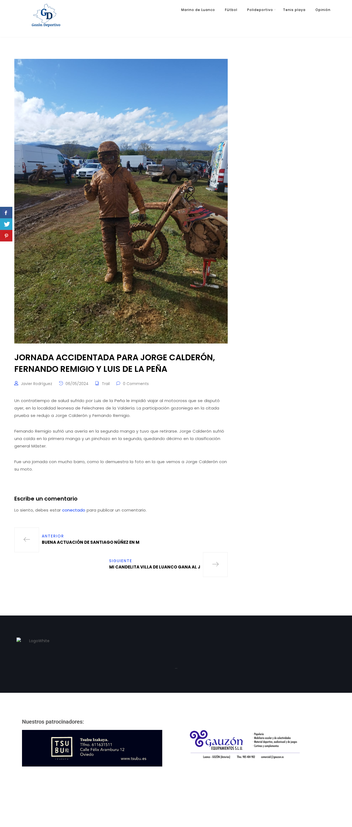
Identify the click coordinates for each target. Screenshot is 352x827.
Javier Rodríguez (36, 383)
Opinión (323, 9)
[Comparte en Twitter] (6, 224)
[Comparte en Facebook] (6, 212)
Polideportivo (260, 9)
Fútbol (231, 9)
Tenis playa (294, 9)
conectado (73, 510)
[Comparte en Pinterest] (6, 235)
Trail (106, 383)
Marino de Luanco (198, 9)
